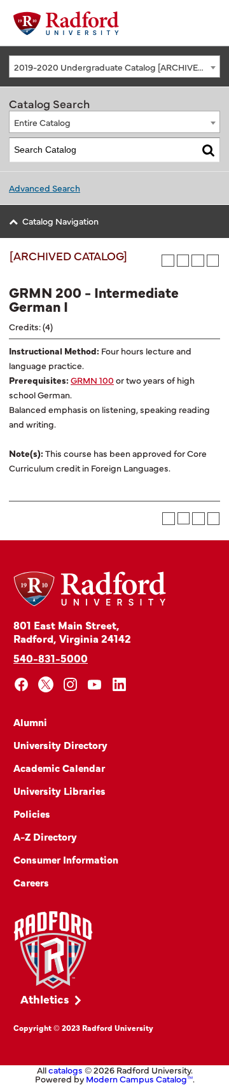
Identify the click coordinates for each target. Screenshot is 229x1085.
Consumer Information (65, 859)
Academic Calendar (59, 767)
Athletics (44, 999)
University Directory (60, 745)
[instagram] (70, 684)
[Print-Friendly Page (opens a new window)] (197, 261)
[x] (46, 684)
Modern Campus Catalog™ (139, 1078)
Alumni (30, 722)
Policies (31, 813)
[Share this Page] (183, 261)
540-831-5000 (50, 657)
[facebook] (21, 684)
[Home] (66, 23)
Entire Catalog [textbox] (42, 122)
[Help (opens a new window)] (213, 261)
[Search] (208, 149)
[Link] (53, 950)
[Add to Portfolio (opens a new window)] (168, 261)
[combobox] (114, 66)
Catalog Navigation (60, 220)
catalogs (65, 1069)
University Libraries (59, 790)
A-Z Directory (45, 836)
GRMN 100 (92, 380)
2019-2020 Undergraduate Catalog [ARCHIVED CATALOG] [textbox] (116, 66)
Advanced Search (44, 187)
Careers (31, 882)
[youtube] (95, 684)
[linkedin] (119, 684)
